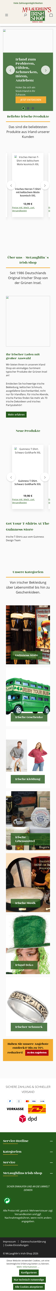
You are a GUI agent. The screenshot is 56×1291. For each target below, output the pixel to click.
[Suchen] (25, 15)
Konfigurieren (29, 1272)
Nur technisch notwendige (29, 1279)
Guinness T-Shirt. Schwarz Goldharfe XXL (27, 482)
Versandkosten (23, 1214)
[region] (28, 185)
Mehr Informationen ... (28, 1266)
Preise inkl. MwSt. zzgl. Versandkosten (23, 209)
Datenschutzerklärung (33, 1241)
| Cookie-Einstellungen (16, 1245)
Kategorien (12, 1151)
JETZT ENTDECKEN (30, 99)
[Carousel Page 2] (28, 108)
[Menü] (6, 15)
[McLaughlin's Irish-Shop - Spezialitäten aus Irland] (37, 14)
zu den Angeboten (37, 1052)
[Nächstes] (44, 185)
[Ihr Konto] (43, 15)
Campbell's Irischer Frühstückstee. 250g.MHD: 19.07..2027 (28, 192)
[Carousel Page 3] (33, 108)
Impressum (9, 1241)
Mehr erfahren (16, 414)
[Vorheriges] (11, 185)
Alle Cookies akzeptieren (29, 1286)
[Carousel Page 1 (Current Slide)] (23, 108)
